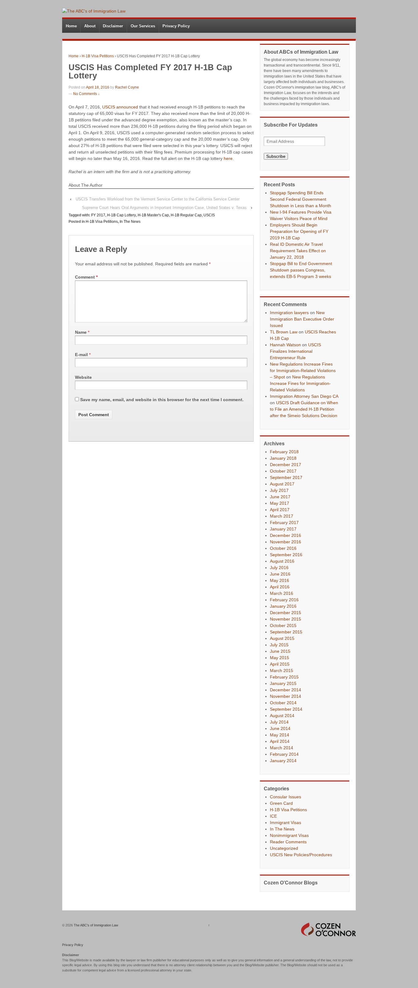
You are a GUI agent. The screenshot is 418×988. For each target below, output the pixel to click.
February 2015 (284, 676)
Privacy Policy (176, 26)
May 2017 (279, 503)
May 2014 (279, 734)
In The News (130, 221)
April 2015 (279, 664)
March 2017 (281, 516)
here (228, 158)
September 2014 (286, 709)
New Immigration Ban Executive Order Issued (302, 319)
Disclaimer (113, 26)
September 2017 (286, 477)
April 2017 (279, 509)
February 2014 (284, 754)
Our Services (143, 26)
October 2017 (283, 471)
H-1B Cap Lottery (121, 215)
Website (83, 377)
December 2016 (285, 535)
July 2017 (279, 490)
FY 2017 (98, 215)
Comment (86, 277)
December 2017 (285, 464)
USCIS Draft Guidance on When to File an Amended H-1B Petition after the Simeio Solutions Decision (304, 409)
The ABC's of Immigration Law (95, 925)
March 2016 (281, 593)
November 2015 (285, 619)
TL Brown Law (283, 331)
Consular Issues (285, 796)
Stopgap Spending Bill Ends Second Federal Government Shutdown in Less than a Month (300, 199)
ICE (273, 816)
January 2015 (283, 683)
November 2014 (285, 696)
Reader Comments (288, 841)
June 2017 (280, 496)
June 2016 (280, 574)
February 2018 (284, 451)
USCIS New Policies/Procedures (301, 854)
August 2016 (282, 561)
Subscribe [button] (276, 156)
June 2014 (280, 728)
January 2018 (283, 458)
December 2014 (285, 689)
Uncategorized (284, 848)
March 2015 (281, 670)
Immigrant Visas (285, 822)
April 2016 (279, 586)
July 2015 (279, 644)
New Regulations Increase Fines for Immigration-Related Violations (300, 383)
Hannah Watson (285, 344)
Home (71, 26)
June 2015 (280, 651)
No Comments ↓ (86, 94)
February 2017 (284, 522)
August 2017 (282, 483)
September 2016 (286, 554)
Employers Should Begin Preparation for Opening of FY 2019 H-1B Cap (299, 231)
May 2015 (279, 657)
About (89, 26)
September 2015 (286, 631)
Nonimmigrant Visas (289, 835)
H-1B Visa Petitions (98, 56)
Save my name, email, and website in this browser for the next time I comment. (162, 399)
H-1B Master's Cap (153, 215)
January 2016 (283, 606)
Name (81, 332)
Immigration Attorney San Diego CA (304, 396)
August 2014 (282, 715)
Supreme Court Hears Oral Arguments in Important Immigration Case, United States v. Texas (164, 207)
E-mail (81, 354)
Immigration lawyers (289, 312)
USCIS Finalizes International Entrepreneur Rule (295, 351)
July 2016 (279, 567)
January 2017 (283, 528)
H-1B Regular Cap (186, 215)
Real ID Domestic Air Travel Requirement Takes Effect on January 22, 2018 (298, 251)
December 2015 (285, 612)
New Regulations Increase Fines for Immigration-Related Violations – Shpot (303, 370)
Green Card (281, 803)
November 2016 (285, 541)
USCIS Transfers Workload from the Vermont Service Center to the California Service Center (158, 199)
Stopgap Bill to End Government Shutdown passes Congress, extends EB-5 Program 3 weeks (301, 270)
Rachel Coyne (127, 87)
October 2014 (283, 702)
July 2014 (279, 722)
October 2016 (283, 548)
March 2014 (281, 747)
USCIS (209, 215)
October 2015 (283, 625)
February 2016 (284, 599)
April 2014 (279, 741)
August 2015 (282, 638)
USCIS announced (120, 106)
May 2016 (279, 580)
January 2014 (283, 760)
